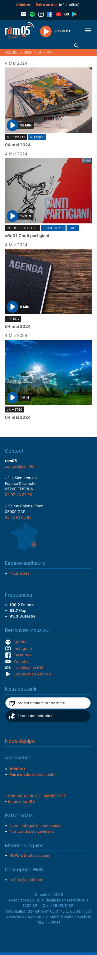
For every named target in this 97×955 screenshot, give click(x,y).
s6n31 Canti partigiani (27, 236)
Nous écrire (19, 573)
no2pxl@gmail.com (26, 879)
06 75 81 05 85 (18, 517)
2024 (28, 52)
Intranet (21, 801)
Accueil (11, 52)
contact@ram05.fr (21, 466)
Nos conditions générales (32, 831)
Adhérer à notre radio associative (41, 703)
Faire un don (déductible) (35, 716)
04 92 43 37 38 (18, 494)
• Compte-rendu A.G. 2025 (35, 796)
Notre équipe (20, 741)
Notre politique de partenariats (36, 825)
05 (40, 52)
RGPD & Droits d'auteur (29, 855)
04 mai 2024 (18, 145)
